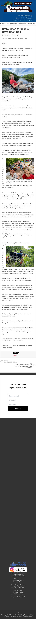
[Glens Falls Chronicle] (18, 6)
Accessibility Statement (18, 597)
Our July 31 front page (10, 361)
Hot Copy (9, 23)
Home (3, 23)
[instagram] (18, 612)
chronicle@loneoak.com (18, 594)
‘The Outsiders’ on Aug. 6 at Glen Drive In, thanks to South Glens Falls (23, 365)
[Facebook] (17, 612)
